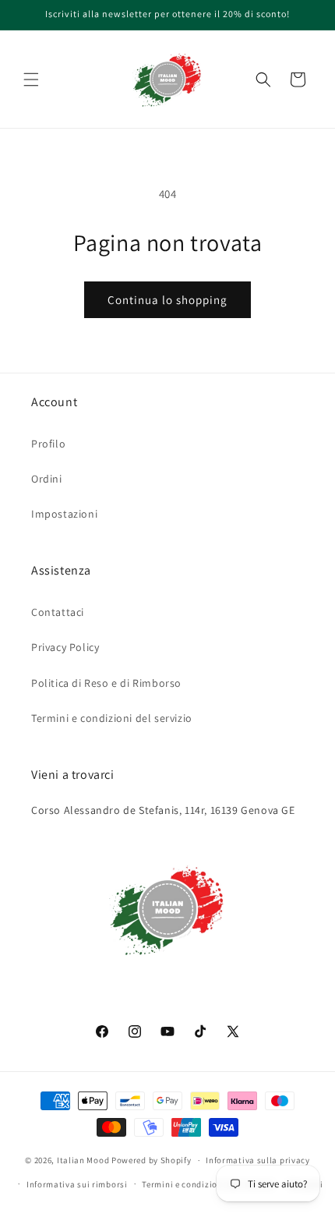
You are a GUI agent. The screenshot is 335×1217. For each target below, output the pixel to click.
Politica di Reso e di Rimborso (106, 683)
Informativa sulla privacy (258, 1160)
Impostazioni (64, 514)
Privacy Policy (65, 647)
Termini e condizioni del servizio (111, 718)
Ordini (46, 479)
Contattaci (57, 612)
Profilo (48, 444)
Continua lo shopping (167, 299)
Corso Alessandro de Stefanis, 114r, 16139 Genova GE (163, 810)
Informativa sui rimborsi (77, 1184)
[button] (31, 79)
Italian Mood (83, 1160)
